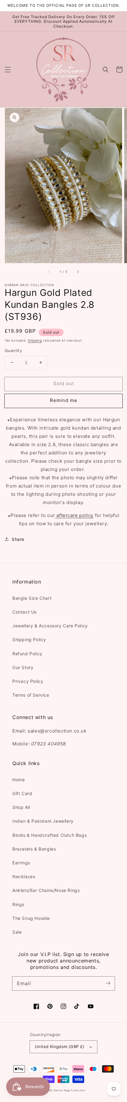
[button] (7, 69)
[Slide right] (77, 271)
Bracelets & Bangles (34, 848)
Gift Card (22, 793)
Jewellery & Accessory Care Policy (50, 625)
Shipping (35, 340)
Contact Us (24, 611)
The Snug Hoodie (31, 918)
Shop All (21, 807)
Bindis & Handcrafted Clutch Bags (49, 835)
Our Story (22, 667)
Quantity (13, 350)
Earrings (21, 862)
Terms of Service (30, 695)
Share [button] (18, 539)
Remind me (63, 400)
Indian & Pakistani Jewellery (43, 821)
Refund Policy (27, 653)
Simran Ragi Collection (69, 1090)
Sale (17, 932)
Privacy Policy (27, 681)
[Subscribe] (108, 983)
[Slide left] (49, 271)
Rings (18, 904)
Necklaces (23, 876)
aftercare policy (74, 515)
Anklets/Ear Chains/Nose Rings (46, 890)
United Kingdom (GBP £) (59, 1046)
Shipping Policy (29, 639)
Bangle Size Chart (31, 598)
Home (18, 779)
